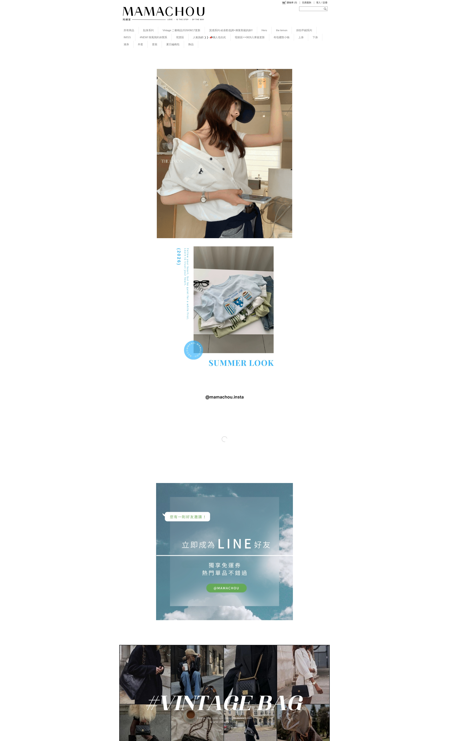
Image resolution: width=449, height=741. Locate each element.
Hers (264, 30)
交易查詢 (306, 2)
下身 (315, 37)
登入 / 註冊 (321, 2)
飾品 (191, 44)
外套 (140, 44)
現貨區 (180, 37)
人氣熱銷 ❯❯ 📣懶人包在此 (209, 37)
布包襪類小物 (281, 37)
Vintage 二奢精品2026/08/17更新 (181, 30)
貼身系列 (148, 30)
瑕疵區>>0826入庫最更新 (250, 37)
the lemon (281, 30)
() (292, 2)
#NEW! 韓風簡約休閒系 (153, 37)
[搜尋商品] (325, 8)
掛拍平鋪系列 (304, 30)
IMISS (127, 37)
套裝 (154, 44)
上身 (301, 37)
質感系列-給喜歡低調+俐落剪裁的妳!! (231, 30)
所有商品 (129, 30)
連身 (126, 44)
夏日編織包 (172, 44)
